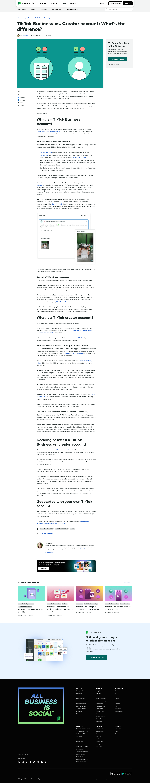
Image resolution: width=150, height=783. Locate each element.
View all (128, 583)
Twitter (81, 549)
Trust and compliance (101, 718)
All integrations (119, 711)
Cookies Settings (103, 779)
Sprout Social (57, 204)
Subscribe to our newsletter (83, 728)
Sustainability (99, 741)
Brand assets (79, 756)
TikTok (72, 528)
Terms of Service (72, 779)
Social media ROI (80, 734)
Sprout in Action (124, 604)
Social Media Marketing (42, 18)
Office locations (100, 731)
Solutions (54, 3)
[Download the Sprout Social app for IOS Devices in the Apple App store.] (115, 773)
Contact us (21, 758)
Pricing (64, 3)
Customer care (99, 703)
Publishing (79, 693)
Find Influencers (80, 749)
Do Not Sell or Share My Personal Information (121, 779)
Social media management (102, 701)
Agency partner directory (82, 751)
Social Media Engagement (26, 604)
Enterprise (98, 691)
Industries (98, 721)
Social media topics (81, 761)
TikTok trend (61, 302)
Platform (43, 3)
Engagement (79, 691)
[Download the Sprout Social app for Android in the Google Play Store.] (127, 773)
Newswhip (79, 711)
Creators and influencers (74, 353)
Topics (33, 9)
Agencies (98, 693)
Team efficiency (100, 713)
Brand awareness (100, 711)
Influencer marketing (81, 703)
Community (79, 739)
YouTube (64, 604)
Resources (73, 3)
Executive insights (72, 9)
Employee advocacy (81, 706)
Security (98, 744)
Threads (117, 701)
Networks (44, 9)
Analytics (78, 696)
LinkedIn (86, 549)
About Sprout (99, 728)
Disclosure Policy (92, 779)
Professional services (101, 698)
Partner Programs (80, 754)
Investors (98, 739)
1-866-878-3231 (23, 754)
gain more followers (80, 157)
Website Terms (82, 779)
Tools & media (56, 9)
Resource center (80, 741)
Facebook (117, 691)
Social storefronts (100, 706)
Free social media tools (82, 759)
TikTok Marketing (47, 533)
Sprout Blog (22, 9)
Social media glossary (82, 746)
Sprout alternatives (81, 744)
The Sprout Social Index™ (82, 731)
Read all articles (49, 552)
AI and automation (81, 708)
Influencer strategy (100, 716)
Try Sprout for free (118, 59)
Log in (102, 3)
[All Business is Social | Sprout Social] (41, 705)
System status (118, 734)
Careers (98, 734)
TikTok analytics (46, 152)
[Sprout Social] (26, 3)
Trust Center (99, 746)
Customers (98, 736)
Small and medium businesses (103, 696)
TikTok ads (44, 155)
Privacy (64, 779)
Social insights (99, 708)
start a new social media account (57, 450)
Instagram (80, 604)
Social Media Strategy (62, 528)
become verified (76, 338)
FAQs (116, 731)
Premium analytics (80, 698)
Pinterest (117, 703)
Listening (78, 701)
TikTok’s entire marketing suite (48, 131)
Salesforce (118, 708)
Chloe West (25, 35)
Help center (118, 728)
